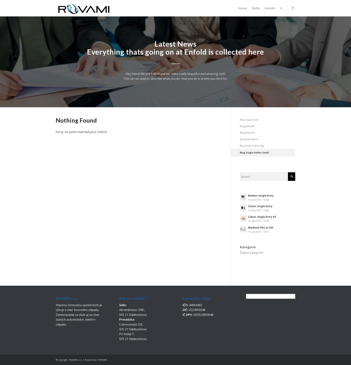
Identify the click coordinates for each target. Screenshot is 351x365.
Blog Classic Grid (249, 119)
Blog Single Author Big (252, 145)
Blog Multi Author (249, 139)
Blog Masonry (247, 132)
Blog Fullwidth (247, 126)
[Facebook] (292, 8)
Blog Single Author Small (254, 152)
